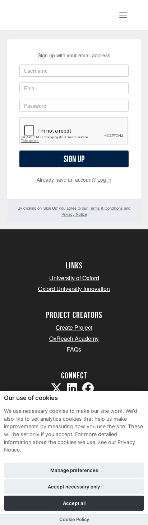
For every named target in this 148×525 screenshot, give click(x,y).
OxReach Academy (74, 338)
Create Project (74, 327)
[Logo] (40, 14)
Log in (104, 179)
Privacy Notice (74, 214)
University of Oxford (74, 278)
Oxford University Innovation (74, 289)
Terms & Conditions (106, 208)
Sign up (74, 159)
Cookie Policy (74, 519)
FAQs (74, 349)
